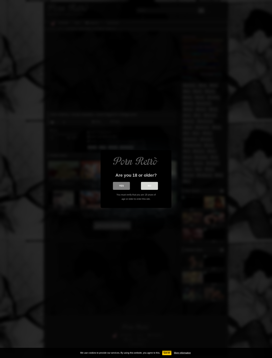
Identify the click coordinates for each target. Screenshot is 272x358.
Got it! (167, 353)
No (149, 186)
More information (182, 353)
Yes (121, 186)
